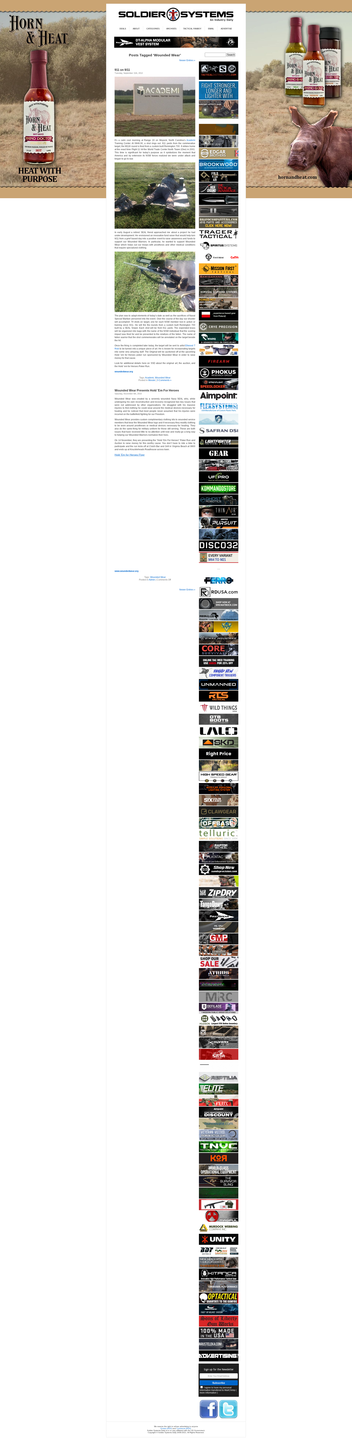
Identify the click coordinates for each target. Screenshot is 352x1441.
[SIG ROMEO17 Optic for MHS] (218, 308)
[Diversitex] (218, 574)
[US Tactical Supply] (218, 355)
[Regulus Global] (218, 620)
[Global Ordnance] (218, 1209)
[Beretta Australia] (218, 1256)
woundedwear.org (124, 371)
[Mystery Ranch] (218, 134)
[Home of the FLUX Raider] (218, 1105)
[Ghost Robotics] (218, 505)
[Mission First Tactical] (218, 274)
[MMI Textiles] (218, 932)
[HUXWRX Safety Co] (218, 1048)
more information (208, 1392)
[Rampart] (218, 1175)
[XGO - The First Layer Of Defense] (218, 1338)
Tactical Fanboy (192, 29)
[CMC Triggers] (218, 678)
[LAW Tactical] (218, 181)
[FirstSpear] (176, 47)
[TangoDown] (218, 909)
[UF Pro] (218, 482)
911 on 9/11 (122, 69)
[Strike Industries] (218, 643)
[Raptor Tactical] (218, 851)
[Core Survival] (218, 655)
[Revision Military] (219, 886)
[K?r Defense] (218, 1163)
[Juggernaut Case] (218, 1036)
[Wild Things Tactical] (218, 713)
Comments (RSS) (183, 1428)
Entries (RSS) (166, 1428)
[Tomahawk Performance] (218, 1291)
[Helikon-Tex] (218, 805)
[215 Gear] (218, 470)
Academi (190, 140)
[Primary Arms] (218, 967)
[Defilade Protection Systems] (218, 1013)
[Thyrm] (219, 262)
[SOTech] (218, 1186)
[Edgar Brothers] (218, 158)
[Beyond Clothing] (218, 297)
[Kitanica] (218, 1280)
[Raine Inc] (218, 632)
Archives (171, 29)
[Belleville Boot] (218, 118)
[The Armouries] (218, 955)
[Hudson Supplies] (218, 539)
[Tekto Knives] (218, 204)
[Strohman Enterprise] (218, 401)
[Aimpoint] (218, 1117)
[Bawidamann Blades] (218, 285)
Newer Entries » (187, 60)
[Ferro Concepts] (218, 585)
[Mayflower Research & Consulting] (218, 1002)
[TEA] (218, 1267)
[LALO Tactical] (218, 736)
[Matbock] (218, 608)
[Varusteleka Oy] (218, 1349)
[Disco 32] (218, 551)
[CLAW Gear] (218, 817)
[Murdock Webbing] (218, 1233)
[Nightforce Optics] (218, 216)
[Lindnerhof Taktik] (218, 770)
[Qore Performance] (218, 990)
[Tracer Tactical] (218, 239)
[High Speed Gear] (218, 782)
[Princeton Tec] (218, 793)
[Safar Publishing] (218, 562)
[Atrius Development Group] (218, 978)
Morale (151, 380)
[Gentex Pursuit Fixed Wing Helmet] (218, 528)
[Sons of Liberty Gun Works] (218, 1326)
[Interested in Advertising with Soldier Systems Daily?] (218, 1361)
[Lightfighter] (218, 447)
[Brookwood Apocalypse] (218, 170)
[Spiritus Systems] (218, 251)
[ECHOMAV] (218, 689)
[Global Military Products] (218, 944)
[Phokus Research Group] (218, 378)
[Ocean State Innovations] (218, 1129)
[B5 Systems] (218, 366)
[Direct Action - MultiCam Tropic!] (218, 320)
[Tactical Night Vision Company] (218, 1152)
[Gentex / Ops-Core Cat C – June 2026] (218, 1314)
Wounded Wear (162, 377)
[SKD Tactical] (218, 747)
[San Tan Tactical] (218, 1059)
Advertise (226, 29)
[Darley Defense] (218, 759)
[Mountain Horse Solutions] (218, 424)
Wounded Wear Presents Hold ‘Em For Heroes (147, 390)
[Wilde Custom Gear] (218, 459)
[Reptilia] (218, 1082)
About (136, 29)
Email (211, 29)
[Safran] (218, 435)
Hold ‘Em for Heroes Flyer (130, 454)
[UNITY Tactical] (218, 1244)
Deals (123, 29)
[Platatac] (218, 863)
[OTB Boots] (218, 724)
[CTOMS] (218, 666)
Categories (153, 29)
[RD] (218, 597)
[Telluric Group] (218, 840)
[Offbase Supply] (218, 828)
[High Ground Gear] (218, 193)
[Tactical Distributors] (218, 80)
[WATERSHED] (218, 897)
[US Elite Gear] (218, 1140)
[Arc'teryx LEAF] (218, 147)
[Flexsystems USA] (218, 412)
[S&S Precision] (218, 874)
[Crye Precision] (218, 332)
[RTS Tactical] (218, 701)
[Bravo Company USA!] (218, 227)
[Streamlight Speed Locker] (218, 389)
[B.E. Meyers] (218, 1198)
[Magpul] (218, 1221)
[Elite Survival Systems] (218, 1094)
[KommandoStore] (218, 493)
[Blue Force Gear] (218, 99)
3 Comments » (164, 380)
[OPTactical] (218, 1303)
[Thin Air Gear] (218, 516)
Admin (152, 579)
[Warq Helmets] (218, 343)
